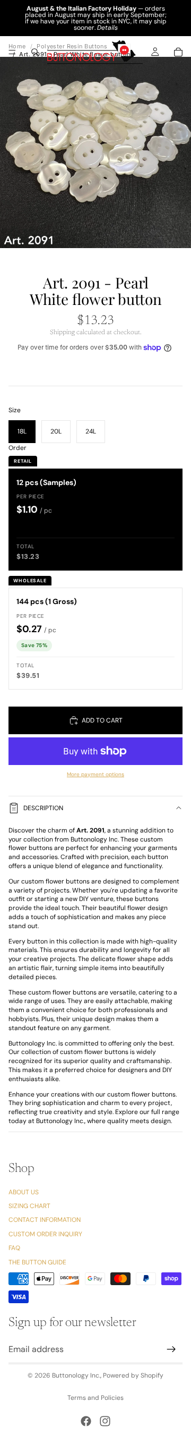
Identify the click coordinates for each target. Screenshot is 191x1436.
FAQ (14, 1248)
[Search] (35, 52)
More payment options (95, 774)
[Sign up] (171, 1349)
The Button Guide (37, 1262)
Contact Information (44, 1220)
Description (43, 808)
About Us (23, 1192)
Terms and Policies (95, 1397)
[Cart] (178, 52)
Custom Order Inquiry (45, 1234)
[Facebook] (86, 1421)
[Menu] (12, 52)
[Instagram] (105, 1421)
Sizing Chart (29, 1206)
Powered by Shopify (133, 1375)
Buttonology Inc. (76, 1375)
